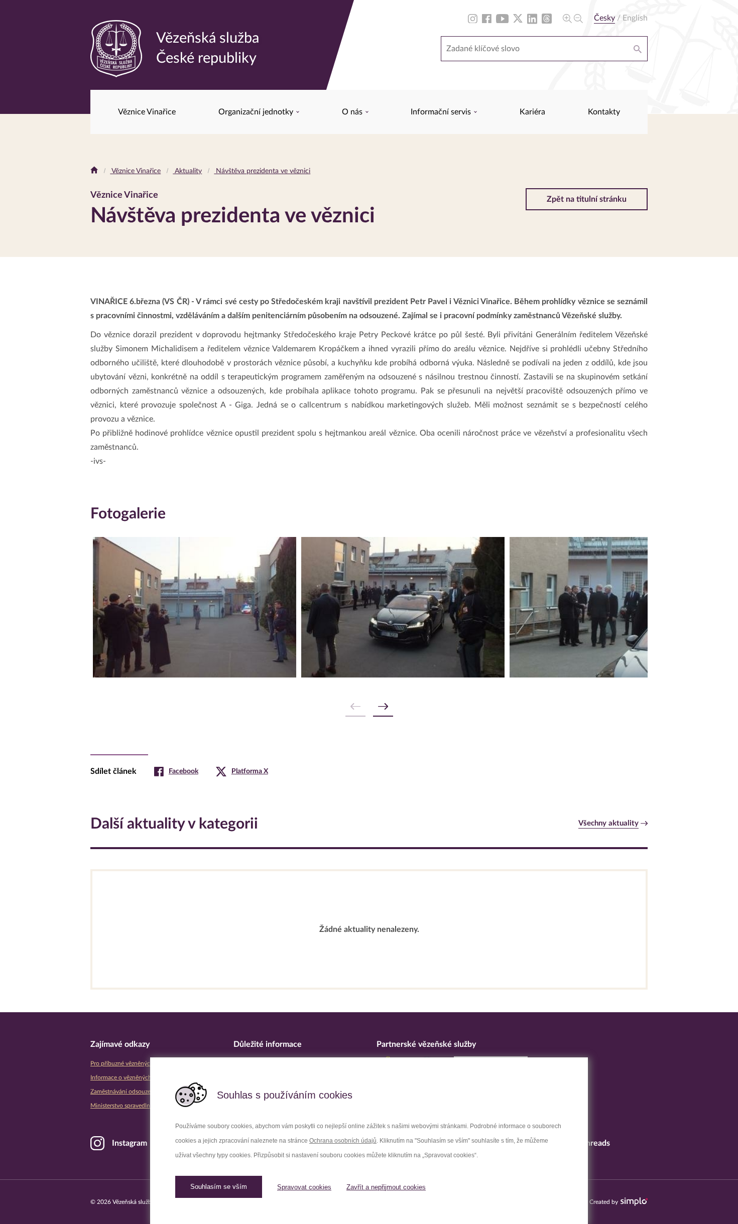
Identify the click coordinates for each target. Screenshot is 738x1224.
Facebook (183, 771)
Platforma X (249, 771)
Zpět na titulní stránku (587, 199)
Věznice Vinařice (147, 112)
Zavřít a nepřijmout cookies (386, 1187)
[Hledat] (638, 48)
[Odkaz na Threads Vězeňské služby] (547, 18)
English (635, 18)
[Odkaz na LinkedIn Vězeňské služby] (532, 18)
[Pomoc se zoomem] (573, 18)
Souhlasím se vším (218, 1186)
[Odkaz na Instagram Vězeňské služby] (472, 18)
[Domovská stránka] (94, 171)
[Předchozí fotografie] (355, 707)
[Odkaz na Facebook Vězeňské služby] (486, 18)
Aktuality (187, 171)
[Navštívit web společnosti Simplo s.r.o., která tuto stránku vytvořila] (634, 1201)
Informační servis (442, 112)
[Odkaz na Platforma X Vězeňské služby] (518, 18)
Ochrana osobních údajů (343, 1140)
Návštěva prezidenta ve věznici (262, 171)
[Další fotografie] (383, 707)
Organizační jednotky (256, 112)
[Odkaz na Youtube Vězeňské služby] (502, 18)
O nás (353, 112)
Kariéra (532, 112)
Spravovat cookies (304, 1187)
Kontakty (604, 112)
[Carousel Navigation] (369, 707)
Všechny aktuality (608, 823)
